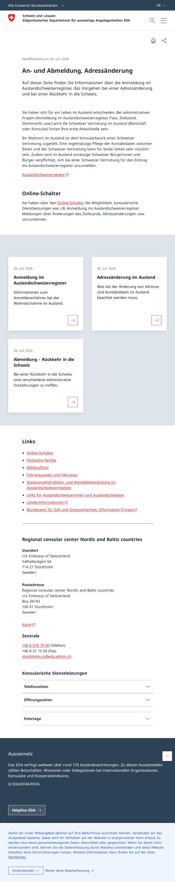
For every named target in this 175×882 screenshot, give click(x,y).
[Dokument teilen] (164, 40)
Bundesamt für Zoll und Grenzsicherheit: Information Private (80, 509)
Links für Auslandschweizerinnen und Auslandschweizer (75, 495)
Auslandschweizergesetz (43, 174)
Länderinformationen (45, 502)
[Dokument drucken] (153, 40)
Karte (26, 624)
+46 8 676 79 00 (35, 645)
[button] (167, 756)
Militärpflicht (38, 467)
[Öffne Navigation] (163, 20)
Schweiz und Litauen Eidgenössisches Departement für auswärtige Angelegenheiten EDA (76, 18)
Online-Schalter (70, 202)
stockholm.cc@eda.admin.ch (46, 656)
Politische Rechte (41, 460)
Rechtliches (17, 857)
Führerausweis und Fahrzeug (52, 474)
